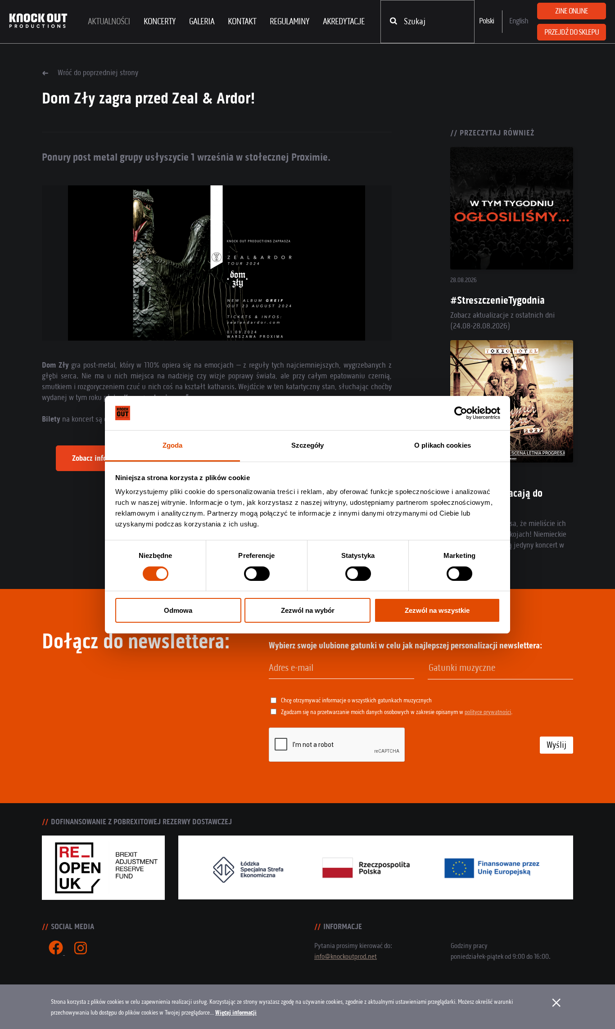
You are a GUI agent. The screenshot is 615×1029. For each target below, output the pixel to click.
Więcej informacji (236, 1012)
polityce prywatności (488, 712)
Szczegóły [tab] (307, 445)
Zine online (571, 11)
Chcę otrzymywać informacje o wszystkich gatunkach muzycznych (356, 700)
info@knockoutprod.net (345, 956)
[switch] (257, 573)
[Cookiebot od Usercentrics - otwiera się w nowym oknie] (460, 413)
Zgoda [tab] (173, 445)
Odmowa (178, 610)
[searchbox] (474, 668)
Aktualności (109, 21)
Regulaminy (289, 21)
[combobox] (500, 668)
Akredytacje (344, 21)
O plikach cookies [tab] (442, 445)
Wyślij (556, 745)
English (518, 21)
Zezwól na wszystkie (437, 610)
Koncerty (160, 21)
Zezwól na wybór (308, 610)
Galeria (201, 21)
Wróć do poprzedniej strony (98, 72)
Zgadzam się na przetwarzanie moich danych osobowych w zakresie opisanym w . (396, 712)
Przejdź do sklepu (571, 32)
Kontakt (242, 21)
